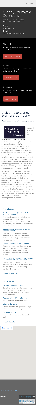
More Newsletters (10, 274)
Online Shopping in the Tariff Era (16, 243)
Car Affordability (9, 312)
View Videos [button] (10, 78)
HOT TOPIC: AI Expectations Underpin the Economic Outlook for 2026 (18, 259)
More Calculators (10, 322)
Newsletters (8, 209)
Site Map (3, 396)
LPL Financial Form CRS (8, 390)
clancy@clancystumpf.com (13, 33)
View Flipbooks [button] (11, 56)
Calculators (8, 281)
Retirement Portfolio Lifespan (15, 298)
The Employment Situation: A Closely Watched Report (17, 213)
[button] (29, 3)
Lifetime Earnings (10, 304)
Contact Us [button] (9, 99)
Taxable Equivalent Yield (13, 285)
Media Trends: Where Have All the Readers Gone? (16, 230)
